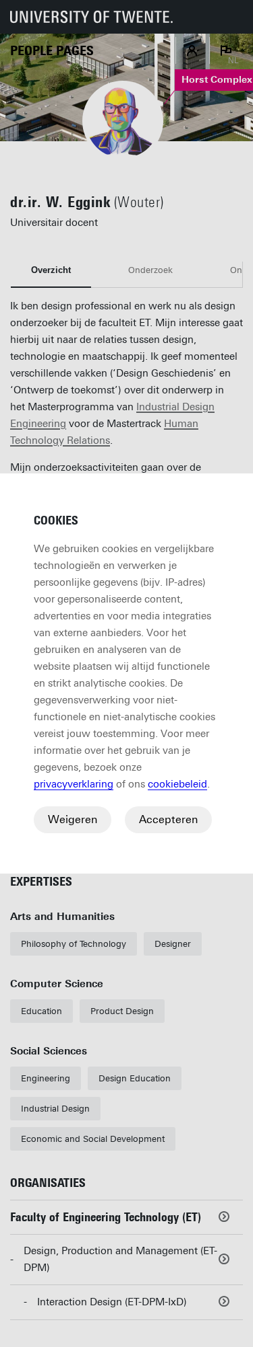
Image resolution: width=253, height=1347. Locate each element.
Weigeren (72, 819)
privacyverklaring (73, 784)
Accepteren (168, 819)
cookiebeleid (177, 784)
